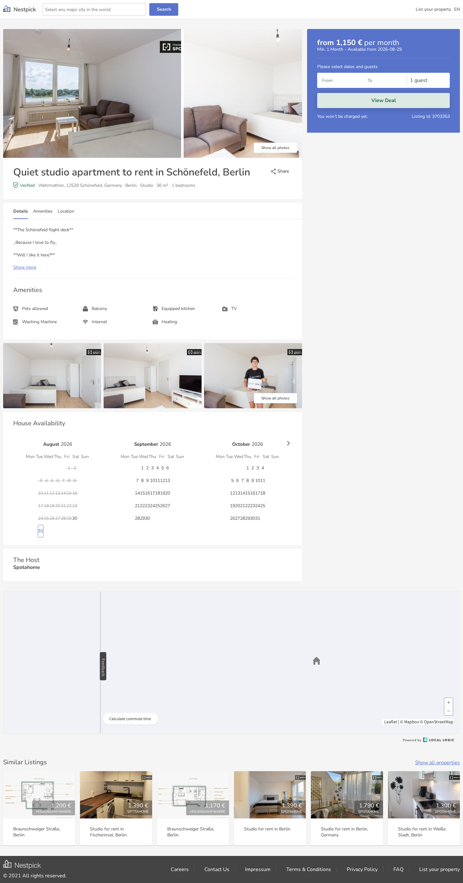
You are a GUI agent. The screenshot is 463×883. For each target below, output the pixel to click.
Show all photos (275, 147)
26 (162, 506)
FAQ (398, 869)
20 (167, 493)
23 (147, 506)
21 (137, 506)
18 (157, 493)
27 (167, 506)
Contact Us (216, 869)
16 (147, 493)
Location (66, 211)
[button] (316, 660)
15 (142, 493)
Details (20, 211)
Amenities (43, 211)
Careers (180, 869)
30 (74, 518)
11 (157, 481)
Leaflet (390, 722)
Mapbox (411, 722)
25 (157, 506)
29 (142, 518)
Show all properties (437, 762)
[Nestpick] (19, 9)
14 (137, 493)
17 (152, 493)
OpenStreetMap (438, 722)
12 (162, 481)
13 (167, 481)
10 (152, 481)
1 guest (418, 80)
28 (137, 518)
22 (142, 506)
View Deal (383, 100)
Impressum (258, 869)
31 (40, 531)
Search (164, 9)
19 (162, 493)
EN (457, 9)
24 (152, 506)
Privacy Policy (362, 869)
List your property (433, 9)
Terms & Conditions (308, 869)
